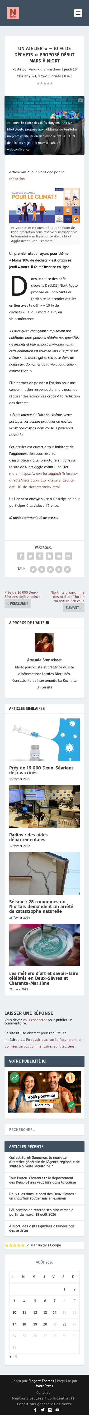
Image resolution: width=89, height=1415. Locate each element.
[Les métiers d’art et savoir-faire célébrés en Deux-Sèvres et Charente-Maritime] (44, 945)
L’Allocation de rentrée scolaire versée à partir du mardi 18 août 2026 (41, 1212)
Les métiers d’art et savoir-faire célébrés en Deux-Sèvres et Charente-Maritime (44, 978)
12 (35, 1313)
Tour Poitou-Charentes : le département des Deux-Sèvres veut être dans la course (42, 1180)
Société (55, 76)
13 (45, 1313)
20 (45, 1324)
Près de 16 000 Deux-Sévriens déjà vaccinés (41, 770)
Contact (43, 1393)
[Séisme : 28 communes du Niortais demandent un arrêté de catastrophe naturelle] (44, 873)
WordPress (44, 1386)
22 (64, 1324)
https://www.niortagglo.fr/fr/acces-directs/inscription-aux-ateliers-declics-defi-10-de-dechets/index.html (43, 480)
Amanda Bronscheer (45, 69)
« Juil (13, 1357)
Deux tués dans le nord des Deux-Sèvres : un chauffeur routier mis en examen (42, 1196)
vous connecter (35, 1020)
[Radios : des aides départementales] (44, 806)
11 (24, 1313)
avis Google (52, 1245)
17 (14, 1324)
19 (35, 1324)
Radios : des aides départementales (28, 837)
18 (24, 1324)
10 (14, 1313)
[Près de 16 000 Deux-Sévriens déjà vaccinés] (44, 739)
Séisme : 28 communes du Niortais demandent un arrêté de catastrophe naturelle (41, 906)
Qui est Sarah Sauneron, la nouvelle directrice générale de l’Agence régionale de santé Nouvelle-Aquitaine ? (44, 1162)
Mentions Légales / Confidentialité (43, 1398)
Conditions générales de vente (44, 1404)
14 (54, 1313)
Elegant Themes (41, 1381)
